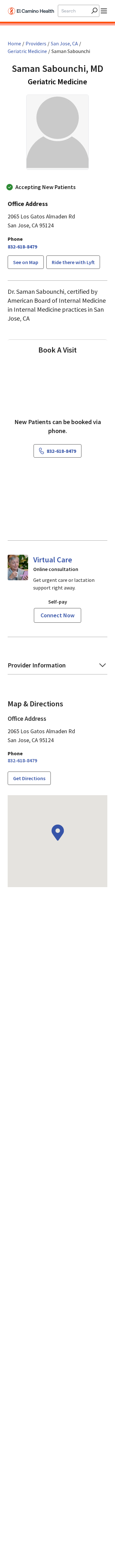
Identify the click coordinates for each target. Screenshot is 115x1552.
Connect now (57, 615)
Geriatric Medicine (27, 51)
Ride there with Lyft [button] (73, 262)
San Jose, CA (64, 43)
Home (14, 43)
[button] (57, 667)
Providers (36, 43)
